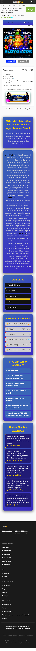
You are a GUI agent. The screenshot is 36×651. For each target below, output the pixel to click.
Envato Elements (11, 626)
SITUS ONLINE (12, 5)
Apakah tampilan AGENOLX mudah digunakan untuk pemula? (18, 414)
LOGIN (10, 22)
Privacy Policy (6, 611)
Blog (3, 589)
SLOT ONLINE (22, 5)
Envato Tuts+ (10, 628)
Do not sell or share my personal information (16, 615)
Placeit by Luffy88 (23, 626)
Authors (4, 576)
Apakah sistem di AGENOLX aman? (17, 392)
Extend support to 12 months (19, 81)
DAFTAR (26, 22)
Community (6, 585)
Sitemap (4, 618)
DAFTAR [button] (22, 61)
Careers (4, 608)
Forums (4, 592)
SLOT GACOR (6, 561)
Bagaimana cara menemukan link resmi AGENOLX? (17, 407)
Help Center (6, 573)
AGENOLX (3, 5)
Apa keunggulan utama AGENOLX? (15, 399)
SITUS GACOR (6, 554)
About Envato (6, 604)
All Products (19, 628)
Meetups (5, 596)
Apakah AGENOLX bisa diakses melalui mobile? (15, 377)
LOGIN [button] (10, 61)
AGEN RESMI (6, 564)
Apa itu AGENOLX (14, 371)
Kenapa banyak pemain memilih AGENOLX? (15, 384)
